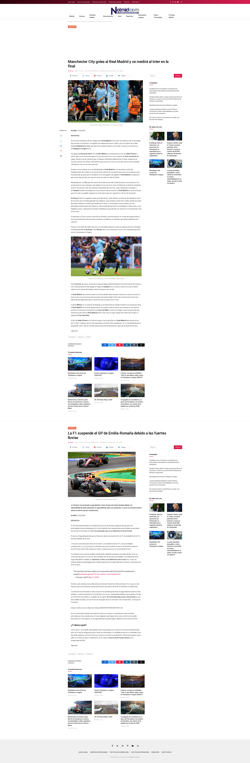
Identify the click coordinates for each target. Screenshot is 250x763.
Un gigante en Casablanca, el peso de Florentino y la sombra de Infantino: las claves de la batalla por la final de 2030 (132, 403)
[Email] (61, 156)
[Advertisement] (125, 43)
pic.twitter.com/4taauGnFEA (109, 574)
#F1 (95, 574)
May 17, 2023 (93, 577)
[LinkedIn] (61, 146)
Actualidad (72, 337)
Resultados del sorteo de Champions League (77, 374)
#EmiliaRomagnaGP (86, 574)
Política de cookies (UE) (99, 2)
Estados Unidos (93, 16)
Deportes (129, 16)
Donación (126, 2)
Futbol (88, 337)
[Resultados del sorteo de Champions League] (80, 364)
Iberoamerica (108, 16)
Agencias (70, 71)
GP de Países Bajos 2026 (103, 400)
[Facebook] (61, 136)
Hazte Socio (135, 2)
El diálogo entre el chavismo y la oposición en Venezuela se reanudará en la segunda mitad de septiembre (164, 91)
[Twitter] (61, 141)
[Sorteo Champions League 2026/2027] (106, 364)
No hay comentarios (92, 71)
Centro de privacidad (83, 2)
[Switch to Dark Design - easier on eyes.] (181, 2)
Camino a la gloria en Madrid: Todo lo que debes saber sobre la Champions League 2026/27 (132, 375)
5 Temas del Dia (172, 16)
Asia (119, 16)
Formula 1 (89, 654)
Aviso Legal (71, 2)
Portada (70, 21)
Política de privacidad (115, 2)
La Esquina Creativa (133, 757)
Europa (82, 16)
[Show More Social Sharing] (130, 76)
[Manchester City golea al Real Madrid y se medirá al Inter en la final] (105, 122)
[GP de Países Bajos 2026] (106, 390)
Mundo (72, 16)
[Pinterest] (61, 151)
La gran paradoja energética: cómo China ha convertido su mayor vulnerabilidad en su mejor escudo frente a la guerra (163, 111)
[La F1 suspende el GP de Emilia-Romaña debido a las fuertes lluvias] (102, 496)
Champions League (142, 16)
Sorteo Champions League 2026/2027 (104, 374)
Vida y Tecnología (158, 16)
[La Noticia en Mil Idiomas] (125, 11)
